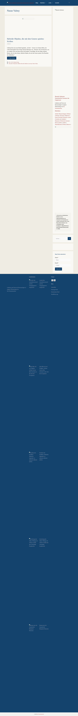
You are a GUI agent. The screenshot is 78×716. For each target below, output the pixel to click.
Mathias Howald (21, 63)
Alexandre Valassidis (13, 63)
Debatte (69, 113)
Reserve (68, 124)
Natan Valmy (35, 63)
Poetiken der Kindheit (61, 119)
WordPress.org (54, 294)
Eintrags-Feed (54, 289)
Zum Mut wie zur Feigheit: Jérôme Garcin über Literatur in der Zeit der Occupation (44, 370)
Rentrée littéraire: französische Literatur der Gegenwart (62, 98)
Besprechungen (62, 113)
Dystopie (62, 115)
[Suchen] (69, 238)
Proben (64, 124)
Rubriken (42, 2)
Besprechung (16, 62)
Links (50, 2)
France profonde (59, 117)
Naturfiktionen (58, 124)
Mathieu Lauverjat (28, 63)
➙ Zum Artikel (11, 58)
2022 (10, 62)
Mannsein (57, 121)
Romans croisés (67, 117)
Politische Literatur (64, 121)
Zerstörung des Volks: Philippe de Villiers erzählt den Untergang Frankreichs (43, 542)
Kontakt (57, 2)
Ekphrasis (67, 115)
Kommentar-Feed (55, 292)
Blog (37, 2)
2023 (12, 62)
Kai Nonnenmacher (11, 291)
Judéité (64, 122)
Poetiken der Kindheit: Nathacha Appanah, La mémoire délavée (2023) (43, 456)
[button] (69, 3)
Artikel (56, 113)
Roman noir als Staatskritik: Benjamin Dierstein (43, 627)
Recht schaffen (58, 122)
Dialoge (57, 115)
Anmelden (53, 287)
